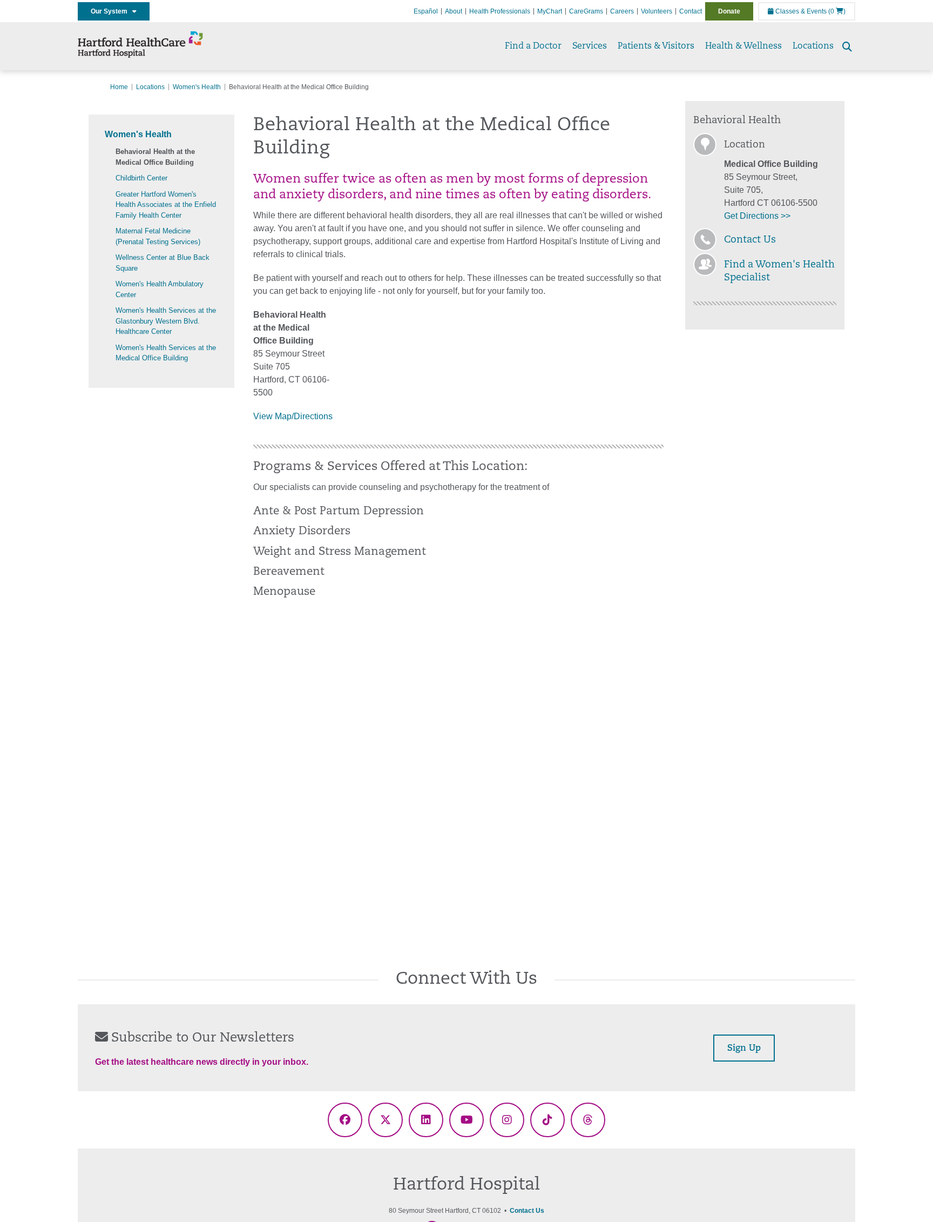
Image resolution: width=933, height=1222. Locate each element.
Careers (622, 11)
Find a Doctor (533, 46)
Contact (690, 11)
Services (589, 46)
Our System (111, 11)
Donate (729, 11)
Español (426, 11)
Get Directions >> (757, 215)
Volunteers (656, 11)
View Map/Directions (293, 416)
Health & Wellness (743, 46)
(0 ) (837, 11)
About (453, 11)
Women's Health (197, 87)
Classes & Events (800, 11)
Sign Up (744, 1048)
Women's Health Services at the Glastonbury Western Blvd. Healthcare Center (166, 320)
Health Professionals (499, 11)
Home (119, 87)
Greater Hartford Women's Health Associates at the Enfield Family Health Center (166, 204)
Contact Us (750, 240)
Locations (813, 46)
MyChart (549, 11)
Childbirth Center (141, 178)
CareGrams (586, 11)
